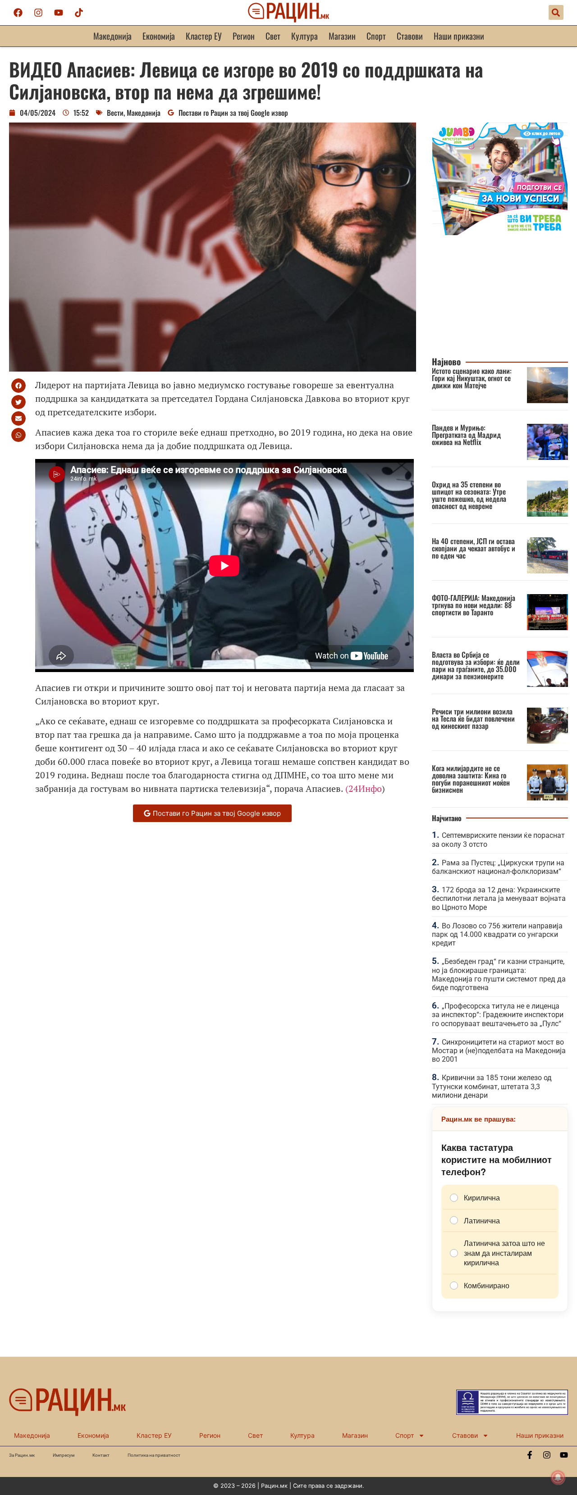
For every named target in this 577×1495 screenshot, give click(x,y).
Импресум (63, 1455)
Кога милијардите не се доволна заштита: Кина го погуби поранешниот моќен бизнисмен (471, 779)
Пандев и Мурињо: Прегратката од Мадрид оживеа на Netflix (466, 434)
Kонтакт (101, 1455)
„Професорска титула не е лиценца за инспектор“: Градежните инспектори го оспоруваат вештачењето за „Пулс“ (497, 1014)
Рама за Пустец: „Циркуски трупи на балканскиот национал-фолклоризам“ (498, 867)
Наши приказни (459, 35)
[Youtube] (59, 13)
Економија (158, 35)
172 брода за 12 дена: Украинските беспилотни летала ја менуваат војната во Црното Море (499, 898)
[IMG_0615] (500, 232)
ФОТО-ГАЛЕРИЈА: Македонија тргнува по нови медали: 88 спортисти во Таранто (473, 605)
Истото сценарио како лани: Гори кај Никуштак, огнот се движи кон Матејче (472, 378)
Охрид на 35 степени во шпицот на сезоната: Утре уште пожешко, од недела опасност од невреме (469, 495)
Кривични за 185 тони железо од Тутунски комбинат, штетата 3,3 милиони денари (492, 1086)
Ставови (410, 35)
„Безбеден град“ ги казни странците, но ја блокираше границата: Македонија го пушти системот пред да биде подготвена (499, 974)
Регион (244, 35)
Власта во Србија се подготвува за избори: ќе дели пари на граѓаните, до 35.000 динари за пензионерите (476, 665)
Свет (273, 35)
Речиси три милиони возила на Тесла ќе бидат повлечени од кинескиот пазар (473, 718)
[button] (556, 12)
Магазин (342, 35)
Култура (304, 35)
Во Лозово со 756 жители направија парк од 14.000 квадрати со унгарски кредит (497, 934)
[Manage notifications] (558, 1477)
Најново (446, 361)
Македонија (112, 35)
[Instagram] (38, 13)
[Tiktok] (79, 13)
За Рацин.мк (22, 1455)
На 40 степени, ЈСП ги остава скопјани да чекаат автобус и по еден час (473, 548)
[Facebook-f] (530, 1455)
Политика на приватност (154, 1455)
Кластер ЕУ (204, 35)
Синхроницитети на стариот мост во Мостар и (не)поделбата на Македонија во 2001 (499, 1050)
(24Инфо (363, 788)
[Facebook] (18, 13)
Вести (115, 112)
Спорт (376, 35)
